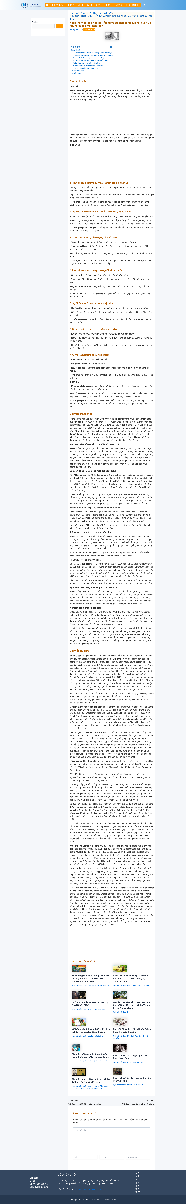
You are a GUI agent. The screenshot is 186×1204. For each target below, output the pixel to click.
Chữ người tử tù (93, 1061)
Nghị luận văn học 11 (79, 985)
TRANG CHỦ (52, 5)
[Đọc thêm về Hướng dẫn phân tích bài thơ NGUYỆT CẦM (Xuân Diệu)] (79, 995)
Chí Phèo (132, 1062)
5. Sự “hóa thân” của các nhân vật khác (87, 63)
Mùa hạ (90, 1036)
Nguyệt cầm (92, 1009)
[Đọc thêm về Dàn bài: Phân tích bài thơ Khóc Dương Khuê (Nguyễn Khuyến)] (120, 1021)
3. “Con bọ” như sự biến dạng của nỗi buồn (89, 58)
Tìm (59, 26)
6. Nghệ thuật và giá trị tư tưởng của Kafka (88, 66)
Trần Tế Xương (143, 985)
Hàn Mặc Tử (104, 985)
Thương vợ (133, 985)
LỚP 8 (80, 5)
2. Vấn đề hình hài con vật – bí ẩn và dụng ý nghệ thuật (93, 55)
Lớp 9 (89, 5)
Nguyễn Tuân (105, 1061)
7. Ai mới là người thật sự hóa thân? (86, 68)
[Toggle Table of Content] (110, 47)
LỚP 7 (71, 5)
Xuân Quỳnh (98, 1036)
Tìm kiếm (35, 22)
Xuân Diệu (101, 1009)
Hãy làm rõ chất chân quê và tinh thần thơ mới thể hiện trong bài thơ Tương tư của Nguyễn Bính (132, 1005)
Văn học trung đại (97, 1088)
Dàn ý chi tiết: (76, 50)
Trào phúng (79, 1088)
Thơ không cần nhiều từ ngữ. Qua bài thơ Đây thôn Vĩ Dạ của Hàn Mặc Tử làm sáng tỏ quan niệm (90, 978)
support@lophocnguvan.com (88, 1189)
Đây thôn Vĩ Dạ (93, 985)
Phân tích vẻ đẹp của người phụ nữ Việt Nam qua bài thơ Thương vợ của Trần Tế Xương (131, 978)
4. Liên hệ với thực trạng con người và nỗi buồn (90, 60)
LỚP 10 (99, 5)
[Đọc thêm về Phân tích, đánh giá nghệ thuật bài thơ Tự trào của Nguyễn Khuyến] (79, 1072)
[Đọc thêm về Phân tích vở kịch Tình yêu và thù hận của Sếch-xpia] (117, 1071)
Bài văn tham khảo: (78, 71)
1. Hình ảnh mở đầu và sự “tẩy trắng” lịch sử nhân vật (92, 53)
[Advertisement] (112, 117)
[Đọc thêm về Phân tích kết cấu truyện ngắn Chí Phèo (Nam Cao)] (120, 1048)
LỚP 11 (109, 5)
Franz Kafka (89, 30)
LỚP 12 (119, 5)
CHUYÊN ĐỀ (132, 5)
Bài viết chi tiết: (76, 73)
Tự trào (87, 1088)
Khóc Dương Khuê (135, 1036)
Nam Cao (140, 1062)
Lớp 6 (61, 5)
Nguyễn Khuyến (93, 1086)
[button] (65, 5)
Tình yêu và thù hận (136, 1085)
